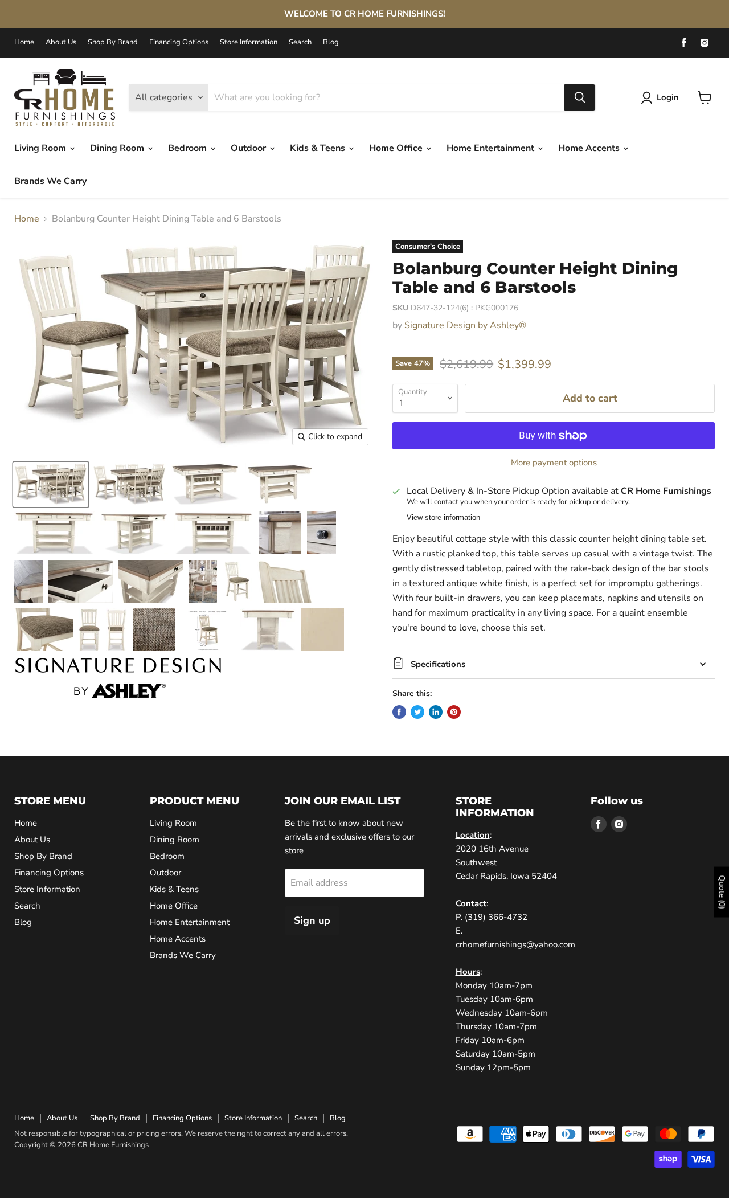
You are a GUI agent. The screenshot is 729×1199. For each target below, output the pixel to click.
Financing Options (178, 42)
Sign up (312, 920)
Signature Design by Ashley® (465, 325)
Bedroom (188, 148)
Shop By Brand (113, 42)
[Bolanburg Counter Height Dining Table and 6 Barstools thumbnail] (50, 484)
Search (300, 42)
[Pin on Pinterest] (454, 712)
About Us (61, 42)
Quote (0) (721, 892)
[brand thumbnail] (118, 678)
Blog (331, 42)
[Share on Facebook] (399, 712)
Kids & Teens (318, 148)
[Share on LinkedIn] (436, 712)
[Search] (579, 97)
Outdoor (249, 148)
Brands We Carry (50, 181)
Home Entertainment (491, 148)
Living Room (41, 148)
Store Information (248, 42)
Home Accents (590, 148)
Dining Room (118, 148)
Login (668, 97)
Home (24, 42)
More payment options (554, 463)
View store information (443, 518)
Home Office (397, 148)
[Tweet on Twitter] (417, 712)
